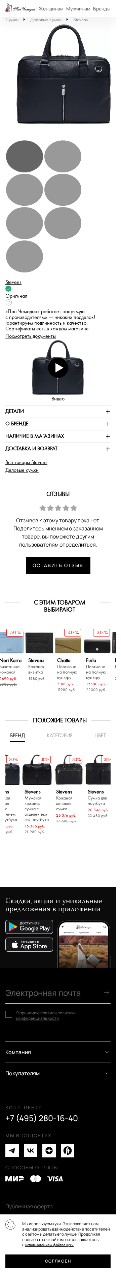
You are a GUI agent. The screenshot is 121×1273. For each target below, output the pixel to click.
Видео (58, 399)
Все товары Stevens (26, 462)
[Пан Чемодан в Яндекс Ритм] (67, 1150)
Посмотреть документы (30, 336)
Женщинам (51, 8)
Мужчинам (78, 8)
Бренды (102, 8)
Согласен (58, 1261)
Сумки (11, 20)
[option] (60, 78)
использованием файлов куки (49, 1245)
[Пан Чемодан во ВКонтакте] (30, 1150)
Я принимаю (46, 1015)
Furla (96, 669)
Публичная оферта (29, 1206)
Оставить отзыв (58, 565)
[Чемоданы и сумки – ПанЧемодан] (20, 8)
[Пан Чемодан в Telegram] (12, 1150)
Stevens (80, 20)
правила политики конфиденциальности (46, 1015)
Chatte (67, 669)
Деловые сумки (46, 20)
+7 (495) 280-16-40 (41, 1118)
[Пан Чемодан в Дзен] (49, 1150)
